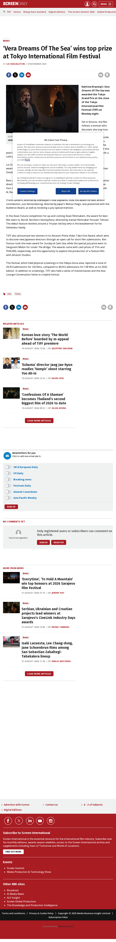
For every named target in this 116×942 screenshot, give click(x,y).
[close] (109, 68)
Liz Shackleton (15, 63)
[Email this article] (28, 75)
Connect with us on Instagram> (51, 821)
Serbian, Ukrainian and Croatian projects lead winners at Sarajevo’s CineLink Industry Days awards (48, 615)
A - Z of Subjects (93, 804)
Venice (17, 11)
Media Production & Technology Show (29, 872)
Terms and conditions (13, 913)
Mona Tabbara (60, 627)
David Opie (58, 378)
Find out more (13, 851)
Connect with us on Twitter (19, 821)
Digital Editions (13, 809)
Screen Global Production (21, 901)
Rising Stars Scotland (34, 11)
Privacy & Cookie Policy (41, 913)
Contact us (52, 804)
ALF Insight (13, 897)
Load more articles (39, 420)
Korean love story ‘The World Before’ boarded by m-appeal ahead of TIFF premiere (45, 339)
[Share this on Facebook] (8, 75)
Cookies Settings (27, 191)
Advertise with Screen (16, 804)
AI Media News (15, 894)
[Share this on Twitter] (15, 75)
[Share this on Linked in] (21, 75)
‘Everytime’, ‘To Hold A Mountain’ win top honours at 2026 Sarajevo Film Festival (48, 583)
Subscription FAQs (58, 917)
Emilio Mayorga (61, 661)
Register (59, 542)
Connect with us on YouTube (40, 821)
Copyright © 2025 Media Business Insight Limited (84, 913)
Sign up (11, 506)
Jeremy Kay (58, 592)
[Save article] (107, 75)
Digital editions (57, 11)
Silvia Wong (59, 408)
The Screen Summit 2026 (81, 11)
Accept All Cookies (88, 191)
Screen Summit (15, 868)
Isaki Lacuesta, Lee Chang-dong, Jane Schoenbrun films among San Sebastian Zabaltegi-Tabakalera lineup (47, 649)
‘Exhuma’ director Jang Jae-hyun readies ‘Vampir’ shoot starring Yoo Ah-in (47, 369)
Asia (9, 294)
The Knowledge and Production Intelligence (32, 905)
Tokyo (18, 294)
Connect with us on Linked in (30, 821)
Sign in (67, 68)
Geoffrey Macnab (62, 348)
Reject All (66, 191)
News (6, 40)
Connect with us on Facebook (8, 821)
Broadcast (13, 890)
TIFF (9, 11)
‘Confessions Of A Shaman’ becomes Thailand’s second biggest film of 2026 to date (44, 399)
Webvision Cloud (65, 926)
